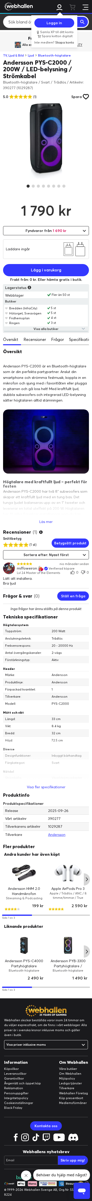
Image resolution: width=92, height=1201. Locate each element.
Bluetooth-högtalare (54, 55)
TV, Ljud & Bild (13, 55)
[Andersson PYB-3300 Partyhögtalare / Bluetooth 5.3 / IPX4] (68, 945)
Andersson (56, 834)
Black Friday (13, 1108)
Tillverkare (66, 1088)
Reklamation (13, 1088)
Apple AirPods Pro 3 (68, 889)
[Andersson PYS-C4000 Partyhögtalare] (24, 945)
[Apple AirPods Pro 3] (68, 873)
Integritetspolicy (16, 1098)
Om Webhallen (70, 1073)
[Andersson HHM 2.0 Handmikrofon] (24, 873)
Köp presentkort (71, 1098)
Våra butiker (68, 1069)
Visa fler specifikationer (46, 787)
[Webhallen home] (18, 6)
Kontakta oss (45, 1126)
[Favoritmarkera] (6, 308)
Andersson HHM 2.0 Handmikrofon (24, 891)
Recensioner (35, 339)
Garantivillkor (14, 1078)
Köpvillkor (11, 1069)
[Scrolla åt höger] (87, 879)
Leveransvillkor (15, 1073)
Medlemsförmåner (73, 1103)
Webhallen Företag (73, 1093)
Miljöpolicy (67, 1078)
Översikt (10, 339)
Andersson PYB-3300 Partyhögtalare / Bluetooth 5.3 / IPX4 (68, 966)
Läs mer (46, 521)
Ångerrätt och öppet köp (22, 1083)
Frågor (57, 339)
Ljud (31, 55)
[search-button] (82, 22)
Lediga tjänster (70, 1083)
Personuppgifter (16, 1093)
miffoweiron (27, 568)
